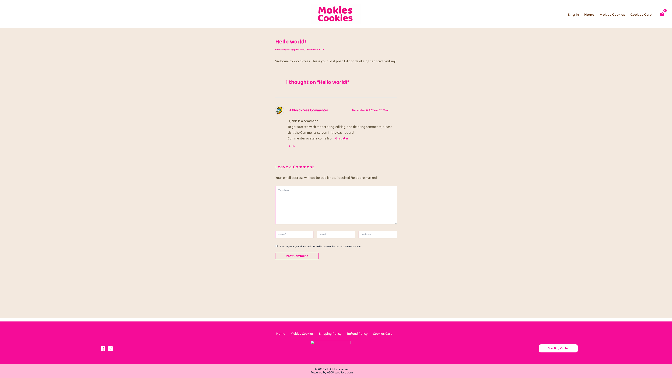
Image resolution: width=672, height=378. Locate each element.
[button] (558, 348)
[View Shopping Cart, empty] (662, 14)
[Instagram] (110, 348)
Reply (292, 146)
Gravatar (341, 138)
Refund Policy (357, 334)
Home (280, 334)
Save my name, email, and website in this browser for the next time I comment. (321, 246)
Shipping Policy (330, 334)
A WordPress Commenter (308, 110)
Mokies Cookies (302, 334)
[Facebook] (103, 348)
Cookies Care (382, 334)
